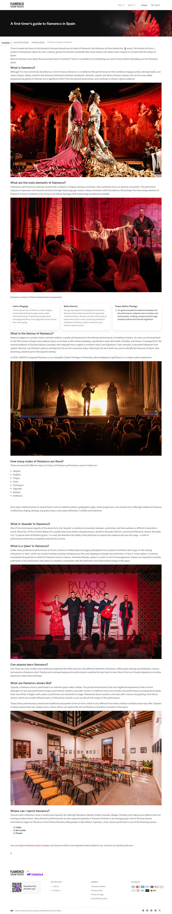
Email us (56, 890)
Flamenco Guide (38, 42)
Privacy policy (96, 890)
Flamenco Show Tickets (19, 42)
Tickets (144, 5)
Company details (98, 886)
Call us (56, 886)
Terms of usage (97, 894)
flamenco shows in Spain (38, 845)
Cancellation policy (99, 898)
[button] (121, 5)
